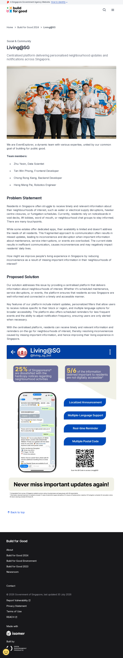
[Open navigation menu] (113, 10)
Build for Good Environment (21, 560)
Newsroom (12, 571)
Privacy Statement (16, 605)
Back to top (18, 512)
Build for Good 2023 (17, 566)
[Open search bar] (104, 10)
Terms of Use (14, 611)
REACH (10, 616)
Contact (10, 585)
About (9, 549)
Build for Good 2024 (28, 27)
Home (10, 27)
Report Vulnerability (17, 600)
